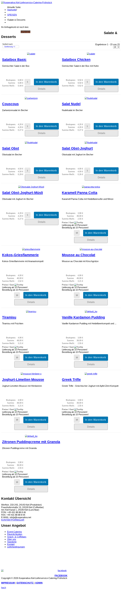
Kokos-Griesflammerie (20, 255)
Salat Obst (10, 148)
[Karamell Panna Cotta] (91, 187)
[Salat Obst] (31, 142)
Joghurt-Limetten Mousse (23, 379)
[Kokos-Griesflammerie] (31, 249)
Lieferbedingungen (16, 547)
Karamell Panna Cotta (79, 193)
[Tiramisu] (31, 311)
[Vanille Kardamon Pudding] (91, 311)
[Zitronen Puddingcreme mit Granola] (31, 436)
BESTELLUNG (79, 32)
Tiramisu (9, 317)
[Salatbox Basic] (31, 53)
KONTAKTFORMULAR (12, 520)
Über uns (11, 539)
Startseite (11, 9)
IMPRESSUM (8, 583)
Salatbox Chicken (76, 60)
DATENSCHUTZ (25, 583)
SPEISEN (12, 14)
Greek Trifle (71, 379)
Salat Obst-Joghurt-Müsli (22, 193)
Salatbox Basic (14, 60)
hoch (3, 587)
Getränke (36, 32)
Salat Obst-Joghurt (77, 148)
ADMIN (39, 583)
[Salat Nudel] (91, 98)
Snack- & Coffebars (16, 536)
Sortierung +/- (9, 47)
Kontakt (11, 544)
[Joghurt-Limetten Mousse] (31, 373)
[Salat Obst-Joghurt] (91, 142)
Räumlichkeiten (14, 534)
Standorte (12, 541)
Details (41, 89)
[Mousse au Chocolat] (91, 249)
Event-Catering (14, 531)
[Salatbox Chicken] (91, 53)
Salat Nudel (71, 104)
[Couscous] (31, 98)
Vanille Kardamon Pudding (83, 317)
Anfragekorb (95, 32)
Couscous (10, 104)
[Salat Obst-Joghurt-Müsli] (31, 187)
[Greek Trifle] (91, 373)
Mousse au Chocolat (78, 255)
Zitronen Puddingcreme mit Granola (31, 442)
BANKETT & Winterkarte (57, 32)
